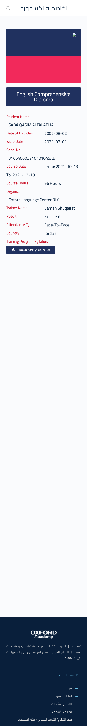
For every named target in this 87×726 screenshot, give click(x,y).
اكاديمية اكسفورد (44, 8)
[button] (30, 250)
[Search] (7, 8)
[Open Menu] (80, 8)
